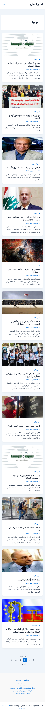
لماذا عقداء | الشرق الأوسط (28, 579)
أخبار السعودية (36, 164)
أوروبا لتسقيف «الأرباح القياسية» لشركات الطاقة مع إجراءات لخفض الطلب (23, 630)
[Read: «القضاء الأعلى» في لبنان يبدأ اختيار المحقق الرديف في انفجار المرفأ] (22, 302)
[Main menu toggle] (4, 4)
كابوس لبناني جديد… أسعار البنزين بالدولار (23, 426)
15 (11, 660)
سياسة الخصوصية (22, 680)
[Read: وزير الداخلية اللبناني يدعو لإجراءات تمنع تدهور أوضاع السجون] (22, 198)
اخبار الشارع (36, 4)
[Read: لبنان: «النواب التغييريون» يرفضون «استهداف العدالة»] (22, 456)
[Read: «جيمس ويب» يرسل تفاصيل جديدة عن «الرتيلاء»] (22, 250)
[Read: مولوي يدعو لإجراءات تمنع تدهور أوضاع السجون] (22, 96)
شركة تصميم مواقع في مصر (22, 691)
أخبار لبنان (37, 59)
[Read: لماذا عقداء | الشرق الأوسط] (22, 561)
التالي (22, 664)
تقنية (38, 265)
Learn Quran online (22, 693)
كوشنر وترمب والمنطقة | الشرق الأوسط (23, 167)
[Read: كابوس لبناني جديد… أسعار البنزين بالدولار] (22, 407)
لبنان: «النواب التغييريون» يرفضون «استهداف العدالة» (26, 476)
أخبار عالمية (36, 576)
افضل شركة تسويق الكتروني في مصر (22, 688)
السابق (22, 656)
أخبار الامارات (36, 625)
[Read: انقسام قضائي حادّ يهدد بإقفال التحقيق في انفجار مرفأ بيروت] (22, 355)
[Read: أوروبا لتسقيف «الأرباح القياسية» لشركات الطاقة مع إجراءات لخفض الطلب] (22, 610)
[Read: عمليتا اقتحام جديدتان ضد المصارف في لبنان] (22, 509)
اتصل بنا (22, 686)
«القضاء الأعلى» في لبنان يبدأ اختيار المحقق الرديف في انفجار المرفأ (25, 322)
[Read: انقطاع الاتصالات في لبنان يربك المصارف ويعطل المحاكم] (22, 44)
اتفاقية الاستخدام (22, 683)
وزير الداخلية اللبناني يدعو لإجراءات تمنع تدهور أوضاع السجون (24, 218)
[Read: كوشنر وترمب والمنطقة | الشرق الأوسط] (22, 149)
